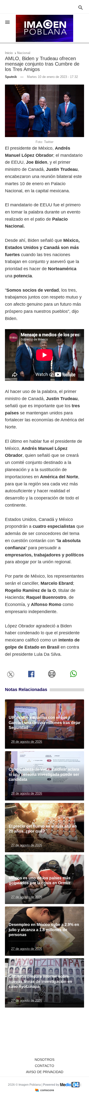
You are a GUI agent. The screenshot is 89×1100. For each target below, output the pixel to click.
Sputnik (11, 77)
